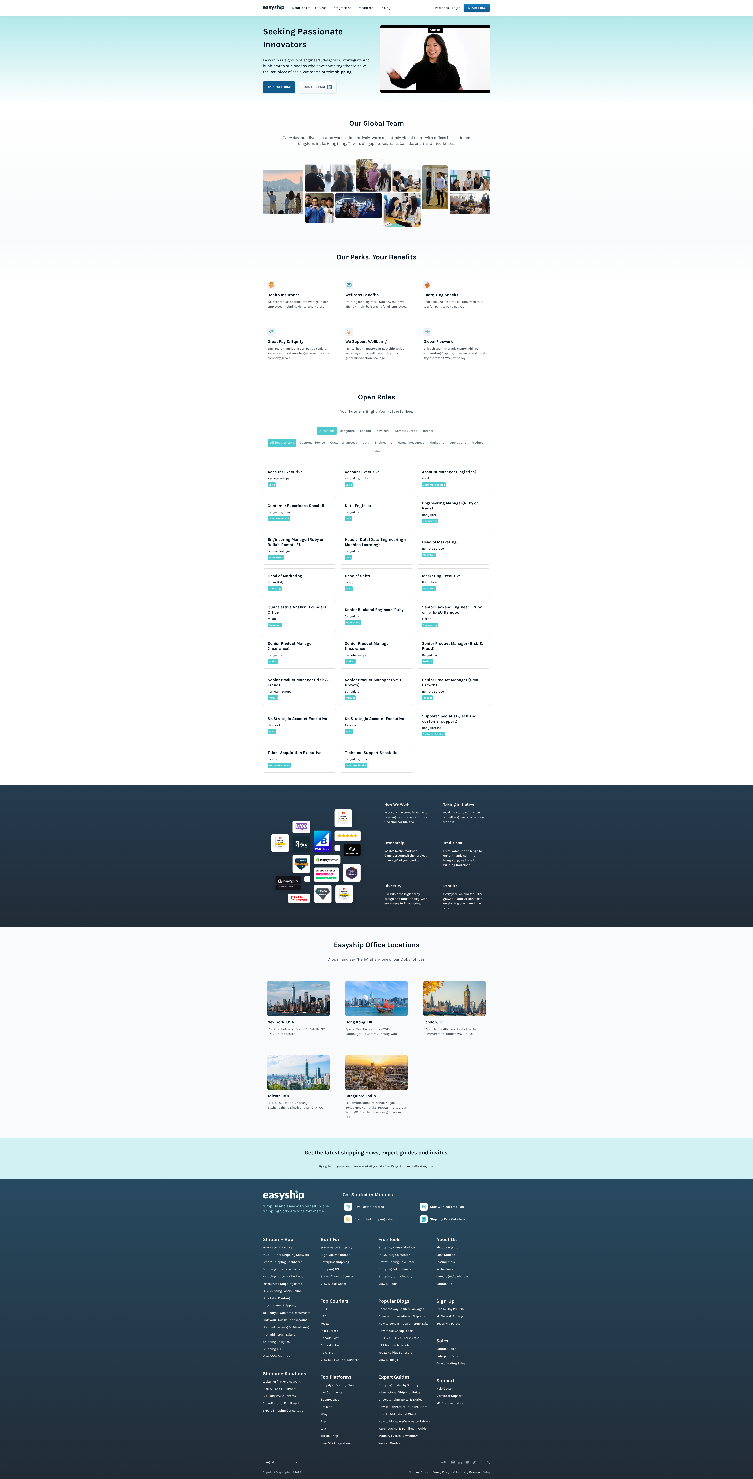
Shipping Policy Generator (397, 1269)
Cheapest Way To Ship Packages (401, 1309)
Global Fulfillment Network (282, 1381)
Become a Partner (449, 1323)
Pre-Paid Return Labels (279, 1334)
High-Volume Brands (335, 1255)
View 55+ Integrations (336, 1443)
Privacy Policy (441, 1472)
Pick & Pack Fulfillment (279, 1389)
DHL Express (329, 1331)
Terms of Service (419, 1472)
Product (477, 442)
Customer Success (343, 442)
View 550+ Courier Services (340, 1360)
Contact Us (444, 1284)
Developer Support (449, 1396)
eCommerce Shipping (336, 1247)
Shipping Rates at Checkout (283, 1276)
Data (365, 442)
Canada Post (330, 1338)
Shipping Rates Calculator (397, 1247)
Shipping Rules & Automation (284, 1269)
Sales (376, 451)
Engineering (383, 442)
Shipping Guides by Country (398, 1385)
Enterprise (441, 8)
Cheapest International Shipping (401, 1316)
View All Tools (387, 1284)
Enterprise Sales (447, 1356)
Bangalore (347, 431)
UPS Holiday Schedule (393, 1345)
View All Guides (389, 1443)
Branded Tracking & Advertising (286, 1327)
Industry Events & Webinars (398, 1436)
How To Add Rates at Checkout (400, 1414)
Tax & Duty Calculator (394, 1255)
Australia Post (331, 1345)
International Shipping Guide (399, 1392)
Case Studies (445, 1255)
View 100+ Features (276, 1356)
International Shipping (279, 1305)
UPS (323, 1316)
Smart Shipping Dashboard (282, 1262)
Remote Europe (406, 431)
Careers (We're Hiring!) (452, 1276)
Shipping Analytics (276, 1342)
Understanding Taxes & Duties (400, 1399)
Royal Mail (328, 1352)
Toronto (428, 431)
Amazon (326, 1407)
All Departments (282, 442)
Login (456, 8)
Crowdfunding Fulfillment (281, 1403)
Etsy (323, 1421)
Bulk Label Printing (276, 1298)
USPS (324, 1309)
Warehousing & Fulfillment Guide (402, 1428)
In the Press (444, 1269)
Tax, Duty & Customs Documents (286, 1313)
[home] (273, 7)
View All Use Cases (333, 1284)
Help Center (444, 1388)
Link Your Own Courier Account (285, 1320)
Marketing (436, 442)
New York (383, 431)
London (365, 431)
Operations (458, 442)
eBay (324, 1414)
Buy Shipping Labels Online (282, 1291)
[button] (301, 8)
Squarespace (330, 1399)
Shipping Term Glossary (395, 1276)
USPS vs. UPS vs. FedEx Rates (398, 1338)
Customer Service (312, 442)
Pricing (385, 8)
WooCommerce (331, 1392)
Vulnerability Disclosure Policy (471, 1472)
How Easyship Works (277, 1247)
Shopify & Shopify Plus (337, 1385)
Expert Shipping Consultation (284, 1410)
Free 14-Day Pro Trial (450, 1309)
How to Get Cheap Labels (395, 1331)
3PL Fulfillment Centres (279, 1396)
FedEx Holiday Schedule (395, 1352)
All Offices (326, 431)
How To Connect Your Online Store (402, 1407)
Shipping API (272, 1349)
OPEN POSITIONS (279, 87)
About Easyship (447, 1247)
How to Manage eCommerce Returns (404, 1421)
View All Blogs (388, 1360)
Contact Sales (446, 1349)
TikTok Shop (329, 1436)
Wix (323, 1428)
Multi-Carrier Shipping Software (286, 1255)
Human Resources (411, 442)
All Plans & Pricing (449, 1316)
